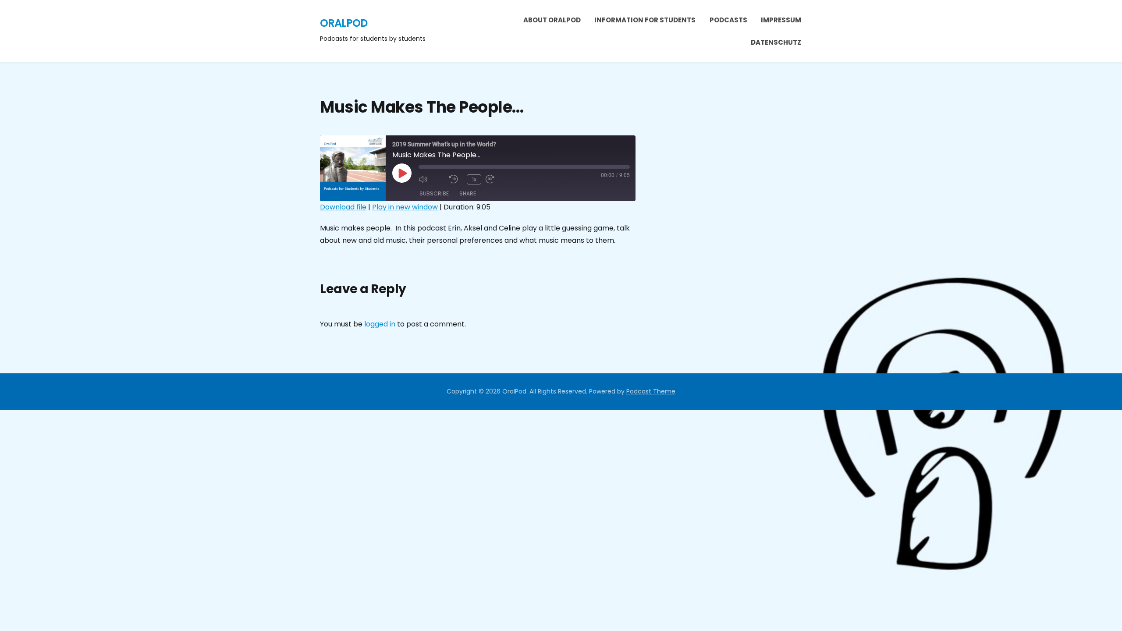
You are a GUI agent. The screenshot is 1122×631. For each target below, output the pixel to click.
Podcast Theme (650, 391)
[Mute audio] (432, 179)
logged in (379, 324)
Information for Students (645, 20)
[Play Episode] (402, 173)
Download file (343, 207)
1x (474, 179)
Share (467, 193)
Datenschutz (776, 42)
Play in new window (405, 207)
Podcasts (728, 20)
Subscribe (434, 193)
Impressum (781, 20)
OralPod (343, 23)
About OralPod (552, 20)
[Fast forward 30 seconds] (499, 179)
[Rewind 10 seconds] (455, 179)
